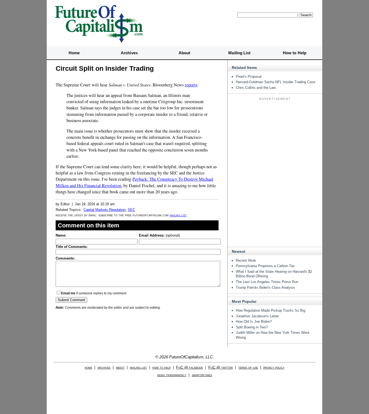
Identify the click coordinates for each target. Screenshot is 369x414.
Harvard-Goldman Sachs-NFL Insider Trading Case (275, 82)
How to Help (294, 53)
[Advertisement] (275, 136)
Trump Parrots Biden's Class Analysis (265, 287)
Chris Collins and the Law (256, 88)
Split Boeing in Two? (252, 327)
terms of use (248, 367)
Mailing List (239, 53)
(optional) (159, 235)
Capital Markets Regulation (104, 210)
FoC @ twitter (220, 367)
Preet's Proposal (248, 77)
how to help (161, 367)
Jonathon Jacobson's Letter (257, 316)
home (88, 367)
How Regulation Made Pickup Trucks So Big (270, 310)
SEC (131, 210)
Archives (129, 53)
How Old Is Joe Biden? (254, 321)
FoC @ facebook (189, 367)
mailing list (178, 215)
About (184, 53)
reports (191, 85)
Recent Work (246, 260)
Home (74, 53)
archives (104, 367)
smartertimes (202, 375)
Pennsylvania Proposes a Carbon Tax (265, 266)
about (120, 367)
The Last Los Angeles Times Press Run (267, 282)
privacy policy (273, 367)
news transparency (171, 375)
